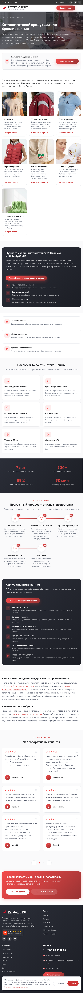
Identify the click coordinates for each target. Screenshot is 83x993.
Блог (3, 968)
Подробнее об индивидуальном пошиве (26, 278)
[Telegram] (71, 2)
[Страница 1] (40, 863)
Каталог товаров (49, 934)
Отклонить (60, 983)
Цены (4, 964)
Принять (73, 983)
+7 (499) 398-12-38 (60, 2)
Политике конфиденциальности (15, 987)
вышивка (24, 714)
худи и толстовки (26, 686)
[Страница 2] (43, 863)
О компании (6, 949)
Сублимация (48, 926)
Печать (46, 919)
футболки (14, 686)
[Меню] (79, 8)
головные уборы (20, 689)
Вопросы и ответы (8, 972)
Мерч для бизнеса (50, 930)
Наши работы (7, 953)
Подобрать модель (67, 61)
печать (16, 714)
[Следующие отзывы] (49, 862)
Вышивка (46, 923)
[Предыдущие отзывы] (33, 862)
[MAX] (79, 2)
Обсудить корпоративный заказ (23, 600)
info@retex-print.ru (53, 956)
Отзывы (4, 961)
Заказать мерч (66, 8)
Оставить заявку (17, 891)
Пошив (45, 915)
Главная (5, 18)
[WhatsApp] (75, 2)
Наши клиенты (7, 957)
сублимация (36, 714)
